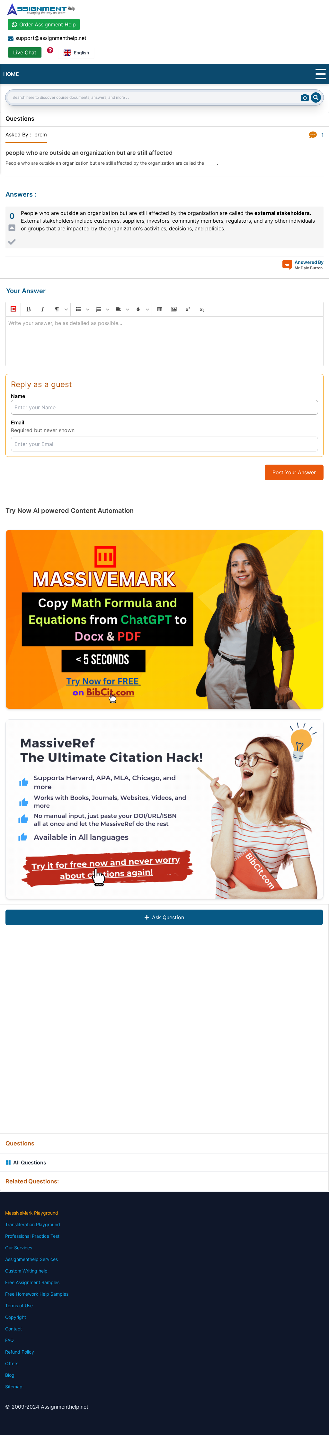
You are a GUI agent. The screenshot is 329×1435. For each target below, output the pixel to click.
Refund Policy (19, 1352)
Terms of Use (19, 1305)
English (81, 52)
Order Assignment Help (47, 24)
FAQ (9, 1340)
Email (17, 422)
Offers (11, 1363)
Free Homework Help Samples (36, 1294)
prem (40, 134)
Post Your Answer (294, 472)
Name (18, 396)
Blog (9, 1375)
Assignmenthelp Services (31, 1259)
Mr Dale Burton (309, 267)
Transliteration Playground (32, 1224)
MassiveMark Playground (31, 1213)
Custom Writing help (26, 1270)
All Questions (29, 1162)
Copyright (15, 1317)
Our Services (18, 1247)
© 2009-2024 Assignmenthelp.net (46, 1406)
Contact (13, 1328)
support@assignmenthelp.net (50, 38)
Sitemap (13, 1386)
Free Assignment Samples (32, 1282)
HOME (11, 74)
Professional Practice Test (32, 1236)
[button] (12, 309)
